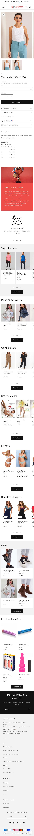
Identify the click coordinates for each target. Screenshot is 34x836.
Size (2, 86)
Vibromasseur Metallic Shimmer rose (8, 645)
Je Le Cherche (9, 833)
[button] (3, 7)
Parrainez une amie (8, 772)
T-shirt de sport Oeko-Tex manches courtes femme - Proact (8, 273)
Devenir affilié (7, 769)
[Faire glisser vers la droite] (20, 240)
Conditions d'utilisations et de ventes (13, 761)
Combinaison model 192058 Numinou (7, 372)
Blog (4, 743)
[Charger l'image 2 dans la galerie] (17, 65)
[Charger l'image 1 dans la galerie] (6, 65)
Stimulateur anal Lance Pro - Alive (25, 675)
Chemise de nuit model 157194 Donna (8, 522)
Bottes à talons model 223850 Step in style (24, 601)
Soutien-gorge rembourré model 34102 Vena (8, 471)
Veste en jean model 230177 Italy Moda (22, 324)
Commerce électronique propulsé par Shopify (21, 833)
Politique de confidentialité (10, 750)
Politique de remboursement (11, 754)
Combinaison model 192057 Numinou (22, 372)
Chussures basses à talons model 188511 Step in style (9, 571)
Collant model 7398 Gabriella (7, 420)
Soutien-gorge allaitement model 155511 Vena (21, 471)
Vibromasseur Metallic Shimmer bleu (24, 645)
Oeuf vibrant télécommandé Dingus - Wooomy (8, 676)
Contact (5, 765)
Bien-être (5, 790)
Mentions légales (7, 746)
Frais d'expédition (10, 83)
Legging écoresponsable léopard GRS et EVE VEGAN (21, 274)
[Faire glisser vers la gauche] (13, 240)
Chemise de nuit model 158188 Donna (22, 522)
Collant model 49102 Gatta (22, 420)
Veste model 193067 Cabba (7, 324)
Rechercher (6, 783)
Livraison (5, 757)
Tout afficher (17, 292)
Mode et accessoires (8, 786)
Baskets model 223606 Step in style (24, 571)
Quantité (3, 93)
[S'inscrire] (29, 709)
